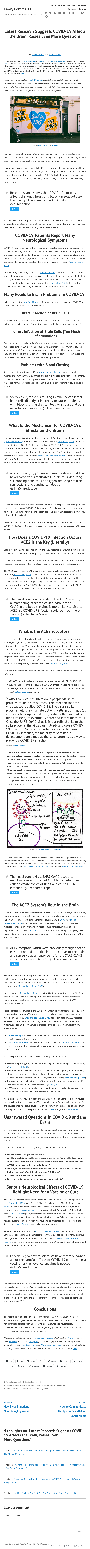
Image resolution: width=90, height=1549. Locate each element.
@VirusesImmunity (13, 441)
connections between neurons (52, 455)
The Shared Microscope (57, 61)
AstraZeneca (22, 1224)
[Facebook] (55, 13)
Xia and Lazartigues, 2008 (30, 986)
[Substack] (73, 13)
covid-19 (14, 1388)
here (22, 73)
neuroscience (24, 1388)
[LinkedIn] (46, 13)
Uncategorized (59, 1385)
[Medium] (69, 13)
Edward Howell (43, 145)
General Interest (12, 1385)
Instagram (57, 850)
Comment (78, 1531)
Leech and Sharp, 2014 (74, 1077)
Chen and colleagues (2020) (38, 1017)
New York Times (47, 272)
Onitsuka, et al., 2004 (18, 1067)
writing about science (46, 1388)
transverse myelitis (29, 1210)
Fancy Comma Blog (76, 5)
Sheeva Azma (38, 54)
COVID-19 (7, 64)
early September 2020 (14, 1203)
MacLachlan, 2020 (22, 574)
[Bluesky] (82, 13)
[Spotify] (46, 16)
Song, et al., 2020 (66, 441)
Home (53, 5)
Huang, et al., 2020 (58, 283)
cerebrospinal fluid (70, 1042)
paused (7, 1206)
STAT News (17, 1213)
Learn (82, 9)
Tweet (16, 209)
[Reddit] (78, 13)
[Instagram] (59, 13)
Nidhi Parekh (55, 54)
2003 (62, 919)
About (61, 5)
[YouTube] (64, 13)
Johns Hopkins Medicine (50, 372)
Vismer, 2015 (54, 1084)
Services (72, 9)
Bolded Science (22, 691)
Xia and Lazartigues (28, 993)
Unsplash (55, 145)
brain (8, 1388)
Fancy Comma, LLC (19, 9)
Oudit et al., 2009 (59, 663)
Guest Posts (25, 1385)
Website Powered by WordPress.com (34, 1544)
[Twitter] (50, 13)
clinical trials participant (47, 1231)
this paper (73, 1109)
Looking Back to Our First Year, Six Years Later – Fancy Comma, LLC (45, 1493)
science (33, 1388)
